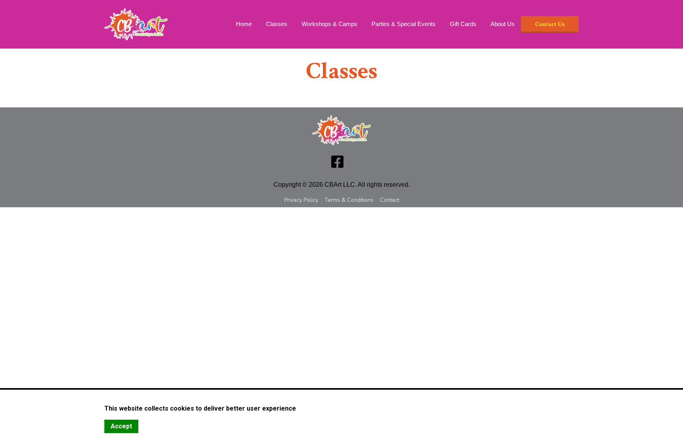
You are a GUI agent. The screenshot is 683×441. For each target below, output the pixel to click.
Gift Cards (463, 24)
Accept (121, 426)
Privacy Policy (301, 200)
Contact (389, 200)
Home (244, 24)
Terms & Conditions (349, 200)
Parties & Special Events (404, 24)
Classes (276, 24)
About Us (503, 24)
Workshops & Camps (329, 24)
